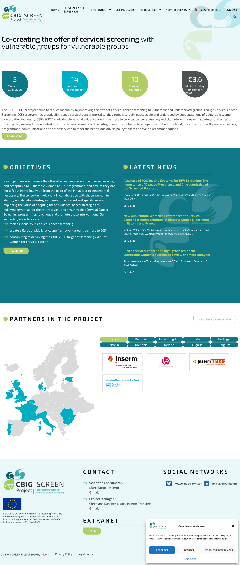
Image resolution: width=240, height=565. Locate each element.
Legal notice (190, 558)
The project (99, 9)
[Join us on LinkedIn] (206, 483)
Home (55, 9)
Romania (141, 345)
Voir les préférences (219, 550)
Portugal (224, 339)
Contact (231, 9)
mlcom (45, 554)
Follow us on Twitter (188, 483)
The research (148, 9)
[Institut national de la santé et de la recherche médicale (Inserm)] (122, 362)
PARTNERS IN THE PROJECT (56, 318)
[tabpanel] (169, 372)
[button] (233, 526)
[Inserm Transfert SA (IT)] (209, 362)
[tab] (114, 339)
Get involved (124, 9)
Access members (209, 9)
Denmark (141, 339)
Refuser (189, 550)
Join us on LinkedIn (224, 483)
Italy (196, 339)
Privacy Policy (64, 554)
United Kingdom (169, 339)
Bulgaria (197, 345)
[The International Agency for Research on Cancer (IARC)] (122, 383)
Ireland (169, 345)
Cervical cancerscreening (74, 9)
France (114, 339)
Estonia (113, 345)
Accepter (162, 550)
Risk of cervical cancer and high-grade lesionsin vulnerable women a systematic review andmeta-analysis (167, 253)
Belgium (224, 345)
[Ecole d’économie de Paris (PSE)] (166, 362)
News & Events (176, 9)
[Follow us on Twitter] (169, 483)
